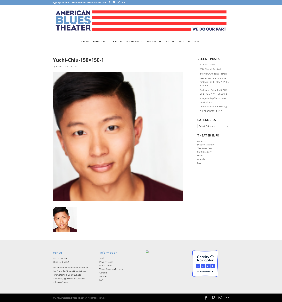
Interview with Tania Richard (213, 73)
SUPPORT (152, 41)
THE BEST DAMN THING (211, 111)
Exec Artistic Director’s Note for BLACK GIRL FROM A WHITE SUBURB (214, 82)
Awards (201, 159)
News (200, 155)
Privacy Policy (106, 261)
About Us (201, 141)
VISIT (168, 41)
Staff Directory (204, 151)
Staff (101, 258)
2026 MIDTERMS (207, 64)
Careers (103, 272)
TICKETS (114, 41)
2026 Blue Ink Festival (210, 69)
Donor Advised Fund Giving (213, 106)
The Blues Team (205, 148)
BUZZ (197, 41)
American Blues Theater (73, 297)
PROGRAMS (133, 41)
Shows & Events (91, 41)
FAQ (199, 162)
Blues (59, 66)
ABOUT (183, 41)
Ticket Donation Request (111, 269)
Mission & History (205, 144)
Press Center (105, 265)
